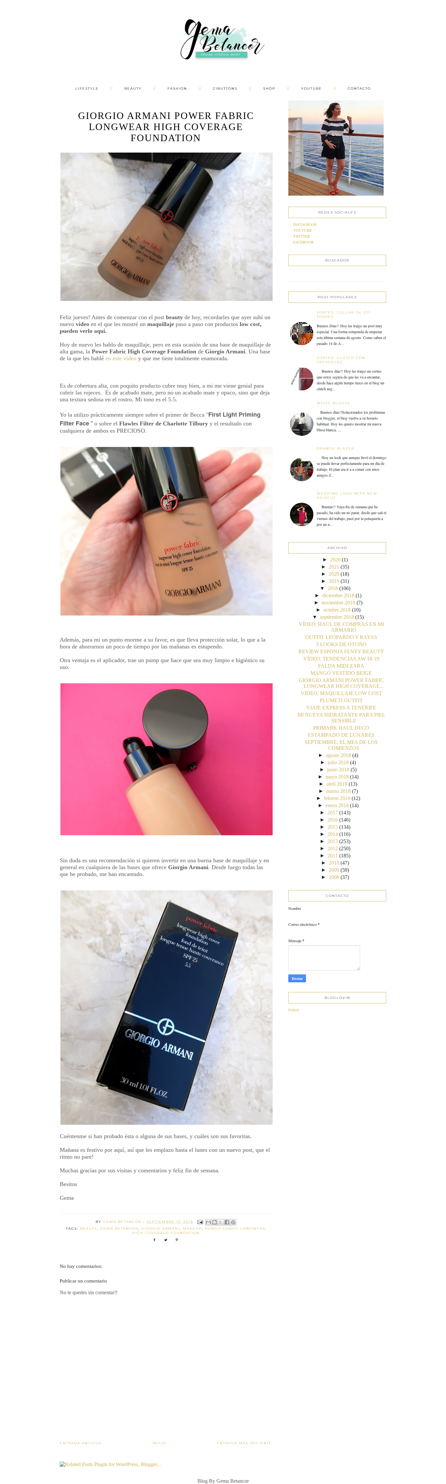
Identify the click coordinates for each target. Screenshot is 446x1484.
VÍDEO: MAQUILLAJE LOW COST (341, 693)
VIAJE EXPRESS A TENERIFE (341, 707)
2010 (334, 863)
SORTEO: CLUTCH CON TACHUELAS (341, 360)
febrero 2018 (337, 798)
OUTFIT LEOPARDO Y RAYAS (341, 637)
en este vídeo (120, 358)
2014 (332, 834)
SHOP (269, 88)
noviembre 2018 (338, 602)
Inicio (159, 1443)
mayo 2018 (337, 776)
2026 (335, 559)
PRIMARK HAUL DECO (341, 728)
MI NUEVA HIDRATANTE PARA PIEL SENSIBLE (341, 717)
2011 (332, 855)
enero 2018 (337, 805)
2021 (334, 567)
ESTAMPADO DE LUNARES (341, 735)
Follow (293, 1009)
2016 (332, 820)
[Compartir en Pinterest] (233, 1222)
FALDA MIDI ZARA (341, 666)
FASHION (177, 88)
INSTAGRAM (304, 224)
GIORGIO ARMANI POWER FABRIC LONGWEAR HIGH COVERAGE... (341, 683)
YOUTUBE (311, 88)
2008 (334, 877)
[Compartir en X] (220, 1222)
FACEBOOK (303, 242)
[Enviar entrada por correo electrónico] (200, 1222)
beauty (88, 1228)
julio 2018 (338, 762)
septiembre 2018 (337, 617)
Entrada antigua (81, 1443)
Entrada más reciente (244, 1443)
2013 (332, 841)
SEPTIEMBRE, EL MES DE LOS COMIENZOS (341, 745)
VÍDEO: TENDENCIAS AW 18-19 (341, 658)
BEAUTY (133, 88)
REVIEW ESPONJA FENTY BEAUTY (341, 651)
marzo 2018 (338, 791)
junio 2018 (338, 769)
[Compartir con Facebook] (227, 1222)
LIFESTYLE (87, 88)
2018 (332, 588)
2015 (332, 827)
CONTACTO (359, 88)
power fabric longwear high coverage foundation (199, 1230)
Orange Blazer (335, 448)
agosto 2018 (338, 755)
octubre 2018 (337, 610)
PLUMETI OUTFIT (341, 700)
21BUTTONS (225, 88)
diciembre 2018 (338, 595)
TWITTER (301, 236)
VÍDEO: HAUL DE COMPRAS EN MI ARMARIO (341, 627)
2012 (332, 848)
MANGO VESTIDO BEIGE (341, 673)
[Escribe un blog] (214, 1222)
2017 (332, 812)
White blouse (333, 403)
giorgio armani (160, 1228)
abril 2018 (337, 784)
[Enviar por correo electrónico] (208, 1222)
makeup (192, 1228)
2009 (334, 870)
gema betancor (119, 1228)
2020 (334, 574)
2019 (334, 581)
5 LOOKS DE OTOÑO (341, 644)
